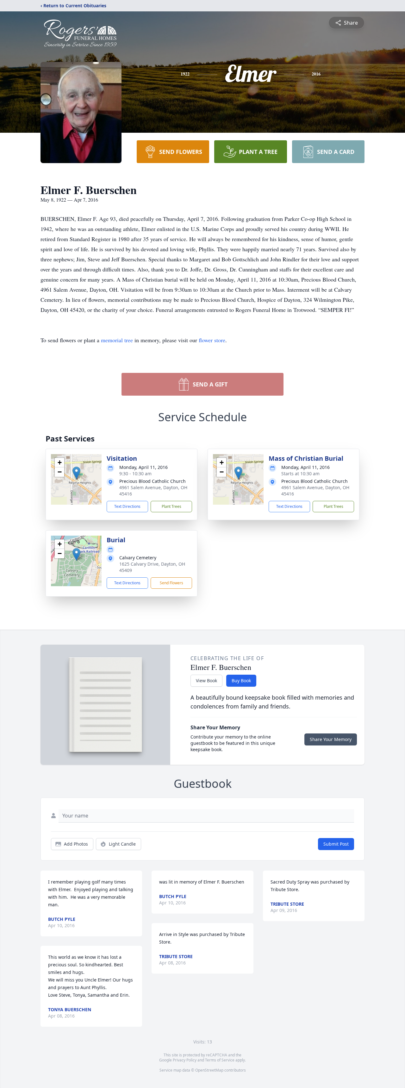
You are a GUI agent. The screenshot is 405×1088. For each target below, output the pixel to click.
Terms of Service (219, 1060)
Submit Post (336, 844)
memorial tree (117, 340)
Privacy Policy (184, 1060)
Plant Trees (171, 506)
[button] (76, 472)
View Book (206, 681)
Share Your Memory (331, 739)
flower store (212, 340)
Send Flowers (171, 583)
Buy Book (241, 681)
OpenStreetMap (209, 1070)
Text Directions (127, 506)
